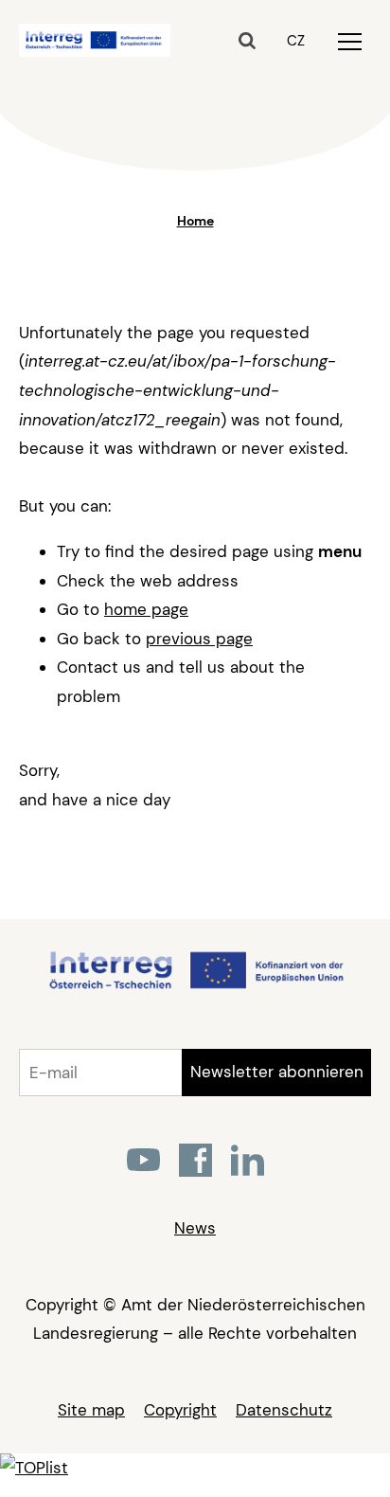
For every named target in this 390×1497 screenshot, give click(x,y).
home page (146, 609)
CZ (296, 40)
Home (195, 220)
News (195, 1227)
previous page (199, 638)
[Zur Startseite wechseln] (195, 986)
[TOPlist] (34, 1467)
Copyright (180, 1409)
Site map (91, 1409)
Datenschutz (284, 1409)
